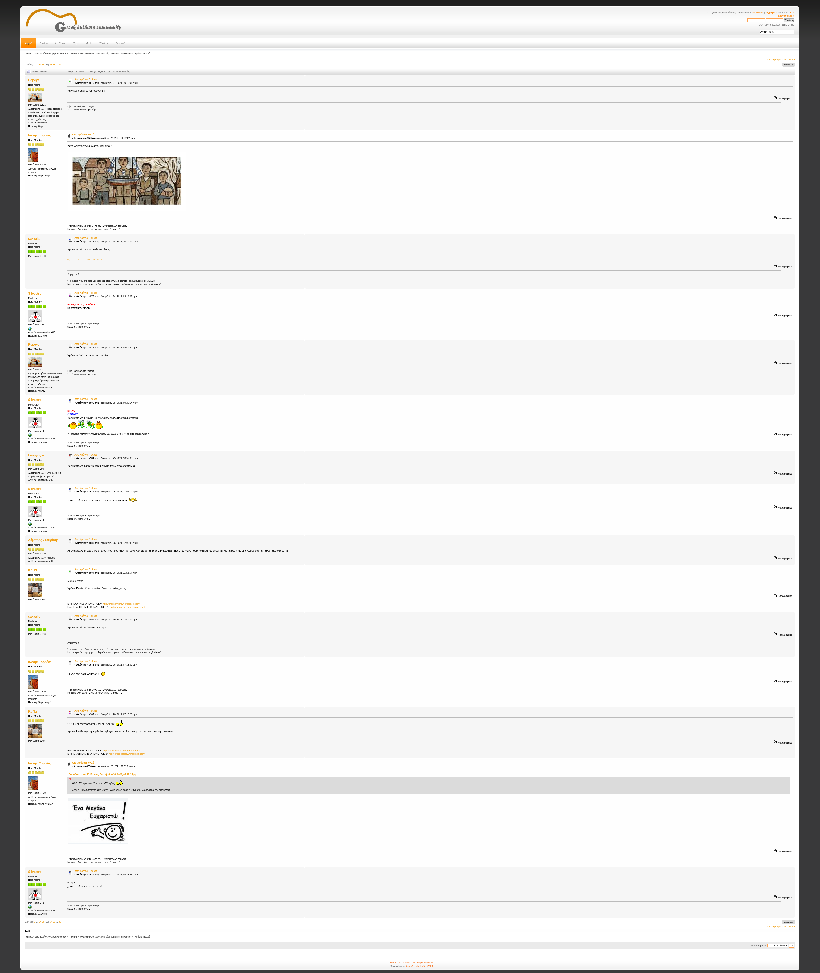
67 (51, 64)
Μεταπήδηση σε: (759, 945)
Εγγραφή (120, 43)
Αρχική (28, 43)
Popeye (33, 80)
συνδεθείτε (757, 12)
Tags (76, 43)
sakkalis (115, 53)
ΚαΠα (32, 570)
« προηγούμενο (775, 59)
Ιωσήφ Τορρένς (39, 135)
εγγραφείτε (771, 12)
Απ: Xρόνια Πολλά (85, 79)
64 (40, 64)
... (37, 64)
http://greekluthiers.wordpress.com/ (121, 604)
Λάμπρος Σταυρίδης (43, 540)
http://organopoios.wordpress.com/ (127, 607)
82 (60, 64)
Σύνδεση (103, 43)
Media (89, 43)
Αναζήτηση (60, 43)
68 (54, 64)
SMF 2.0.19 (395, 962)
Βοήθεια (44, 43)
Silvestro (126, 53)
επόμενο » (789, 59)
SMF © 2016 (409, 962)
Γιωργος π (36, 455)
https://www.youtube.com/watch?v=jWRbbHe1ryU (84, 260)
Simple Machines (425, 962)
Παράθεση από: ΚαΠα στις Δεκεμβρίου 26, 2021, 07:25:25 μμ (102, 774)
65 (43, 64)
